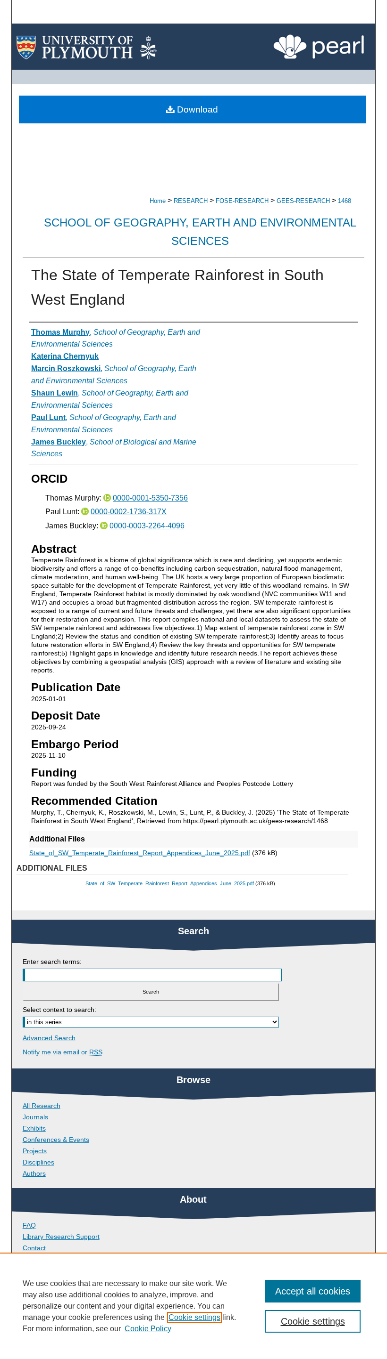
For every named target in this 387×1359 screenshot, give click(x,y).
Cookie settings (194, 1317)
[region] (193, 1306)
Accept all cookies (312, 1291)
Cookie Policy (148, 1329)
